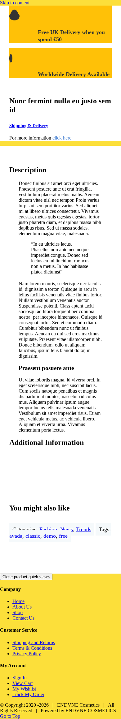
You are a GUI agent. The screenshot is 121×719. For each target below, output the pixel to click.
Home (18, 601)
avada (15, 536)
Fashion (48, 529)
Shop (17, 612)
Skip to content (14, 2)
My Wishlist (24, 688)
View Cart (22, 683)
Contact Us (23, 618)
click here (61, 137)
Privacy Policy (26, 653)
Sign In (19, 677)
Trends (83, 529)
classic (32, 536)
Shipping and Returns (33, 642)
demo (49, 536)
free (63, 536)
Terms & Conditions (32, 648)
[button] (34, 125)
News (66, 529)
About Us (22, 606)
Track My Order (28, 694)
